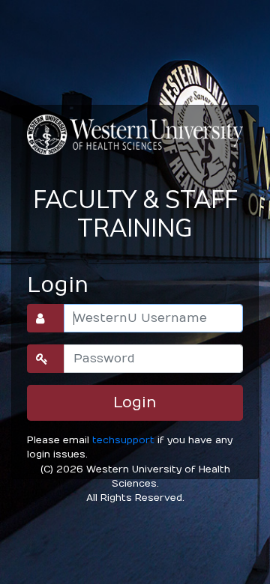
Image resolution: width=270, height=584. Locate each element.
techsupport (123, 439)
